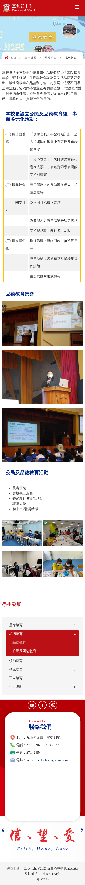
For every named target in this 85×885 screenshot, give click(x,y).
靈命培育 (16, 625)
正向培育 (16, 678)
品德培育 (50, 58)
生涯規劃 (16, 687)
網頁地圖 (13, 868)
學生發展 (30, 58)
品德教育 (19, 642)
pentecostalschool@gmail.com (48, 760)
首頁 (13, 58)
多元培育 (16, 669)
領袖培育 (16, 661)
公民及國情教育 (24, 651)
